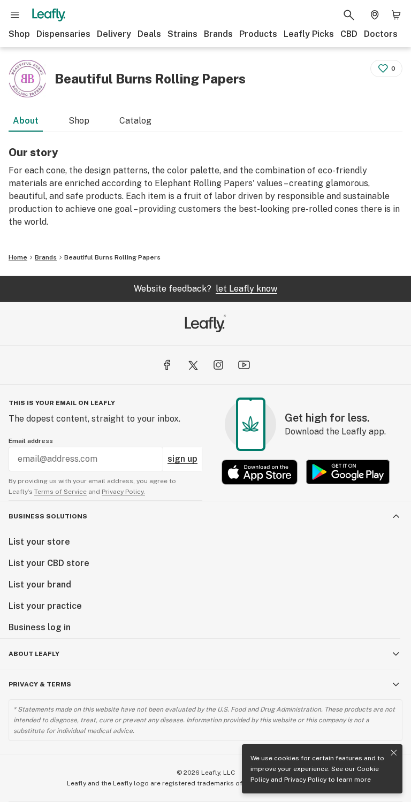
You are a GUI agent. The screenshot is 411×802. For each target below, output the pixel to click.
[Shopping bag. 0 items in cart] (396, 15)
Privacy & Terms (40, 684)
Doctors (381, 34)
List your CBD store (49, 563)
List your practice (45, 606)
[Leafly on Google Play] (348, 472)
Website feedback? (205, 289)
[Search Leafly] (348, 15)
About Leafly (34, 654)
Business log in (40, 627)
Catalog (135, 121)
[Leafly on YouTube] (244, 364)
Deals (149, 34)
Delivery (114, 34)
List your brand (40, 584)
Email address (31, 441)
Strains (182, 34)
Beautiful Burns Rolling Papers (112, 257)
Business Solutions (48, 516)
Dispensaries (63, 34)
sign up (182, 459)
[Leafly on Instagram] (218, 364)
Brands (218, 34)
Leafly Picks (309, 34)
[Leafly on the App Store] (260, 472)
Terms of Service (60, 491)
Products (258, 34)
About (26, 121)
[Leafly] (48, 15)
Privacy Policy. (123, 491)
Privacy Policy (305, 779)
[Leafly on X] (193, 364)
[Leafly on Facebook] (167, 365)
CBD (348, 34)
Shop (19, 34)
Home (18, 257)
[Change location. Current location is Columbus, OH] (374, 15)
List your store (39, 542)
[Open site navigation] (15, 15)
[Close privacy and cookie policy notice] (394, 752)
